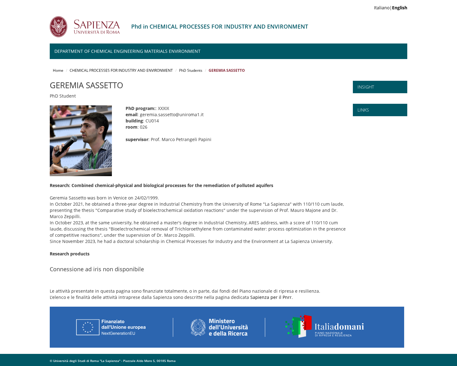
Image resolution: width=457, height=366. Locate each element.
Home (58, 70)
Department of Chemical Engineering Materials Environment (127, 51)
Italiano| (390, 8)
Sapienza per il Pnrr (271, 297)
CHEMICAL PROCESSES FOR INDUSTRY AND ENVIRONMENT (121, 70)
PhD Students (190, 70)
